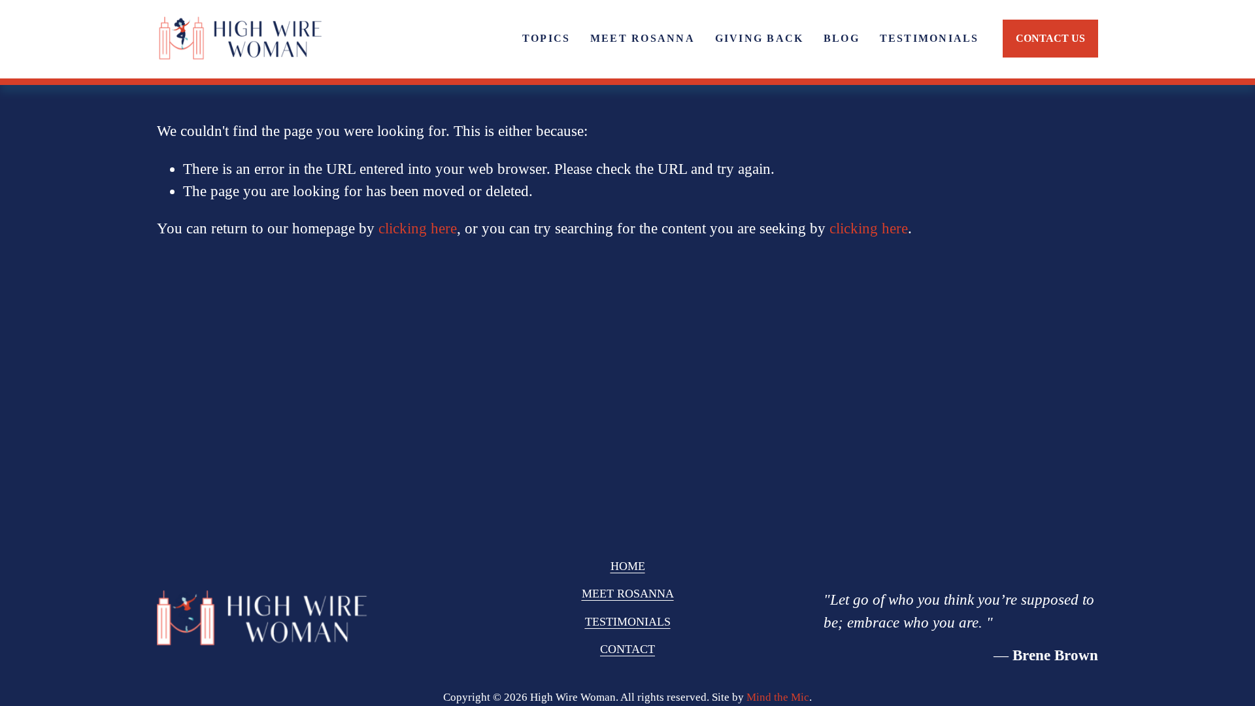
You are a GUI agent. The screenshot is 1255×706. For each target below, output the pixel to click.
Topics (546, 38)
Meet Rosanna (642, 38)
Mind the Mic (777, 697)
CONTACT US (1050, 38)
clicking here (417, 228)
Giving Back (759, 38)
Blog (842, 38)
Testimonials (929, 38)
